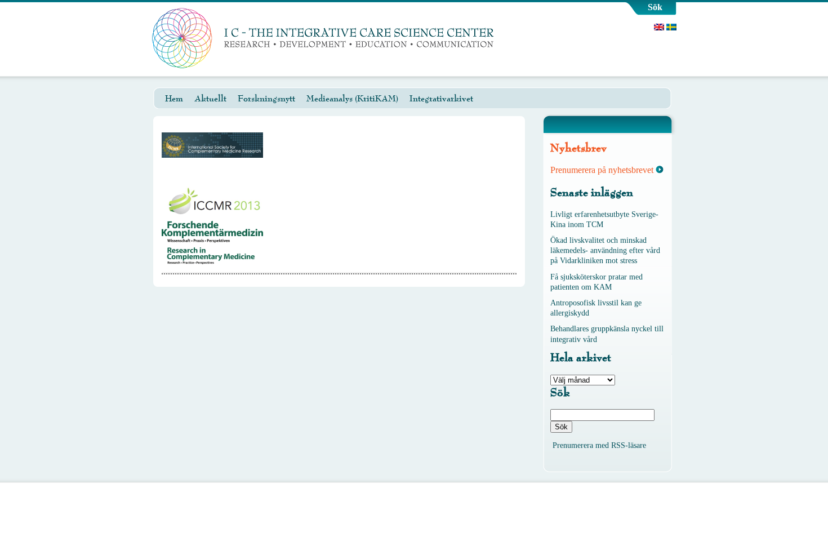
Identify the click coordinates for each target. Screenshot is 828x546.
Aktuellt (210, 98)
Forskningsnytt (266, 98)
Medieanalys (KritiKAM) (352, 98)
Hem (174, 98)
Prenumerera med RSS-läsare (599, 445)
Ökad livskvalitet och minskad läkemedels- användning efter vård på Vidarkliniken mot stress (605, 250)
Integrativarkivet (441, 98)
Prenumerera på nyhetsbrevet (601, 170)
